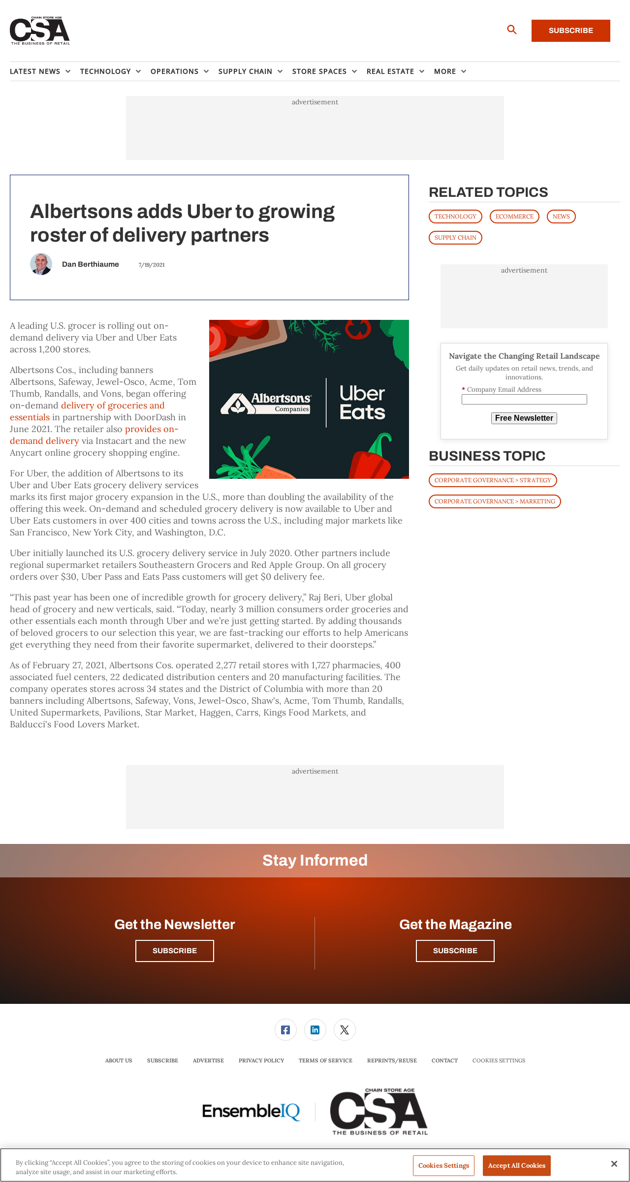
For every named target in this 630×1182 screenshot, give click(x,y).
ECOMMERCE (515, 216)
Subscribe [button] (175, 951)
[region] (315, 1165)
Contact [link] (445, 1060)
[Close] (614, 1164)
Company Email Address (501, 389)
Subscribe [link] (162, 1060)
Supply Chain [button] (246, 71)
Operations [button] (175, 71)
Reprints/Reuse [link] (392, 1060)
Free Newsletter (524, 418)
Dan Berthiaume (90, 264)
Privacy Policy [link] (261, 1060)
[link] (286, 1030)
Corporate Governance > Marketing (495, 501)
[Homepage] (40, 31)
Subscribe (571, 30)
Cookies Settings (498, 1060)
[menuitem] (45, 71)
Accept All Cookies (516, 1165)
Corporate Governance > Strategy (493, 480)
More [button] (445, 71)
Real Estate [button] (390, 71)
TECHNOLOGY (455, 216)
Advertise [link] (208, 1060)
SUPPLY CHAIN (455, 237)
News (561, 216)
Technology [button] (105, 71)
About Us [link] (118, 1060)
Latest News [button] (35, 71)
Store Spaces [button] (319, 71)
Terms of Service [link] (325, 1060)
